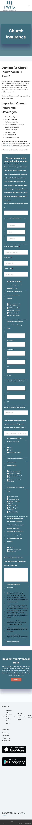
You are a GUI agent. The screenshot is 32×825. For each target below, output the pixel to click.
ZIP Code (9, 375)
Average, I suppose (15, 473)
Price (10, 447)
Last (8, 401)
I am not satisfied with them (14, 476)
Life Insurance (13, 505)
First (8, 392)
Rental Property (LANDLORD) (12, 508)
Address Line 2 (10, 349)
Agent (11, 450)
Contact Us (5, 735)
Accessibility (6, 740)
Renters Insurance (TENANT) (13, 502)
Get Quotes (5, 733)
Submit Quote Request (12, 641)
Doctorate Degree (14, 315)
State (8, 366)
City (8, 358)
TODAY (11, 547)
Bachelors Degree (14, 310)
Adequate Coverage (15, 452)
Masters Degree (14, 313)
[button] (16, 679)
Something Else (13, 512)
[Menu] (29, 5)
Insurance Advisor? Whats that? (14, 480)
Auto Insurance (13, 496)
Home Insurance (14, 499)
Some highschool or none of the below (14, 304)
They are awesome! (15, 471)
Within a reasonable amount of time (14, 550)
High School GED (14, 308)
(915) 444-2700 (19, 718)
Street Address (10, 340)
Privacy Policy (6, 738)
